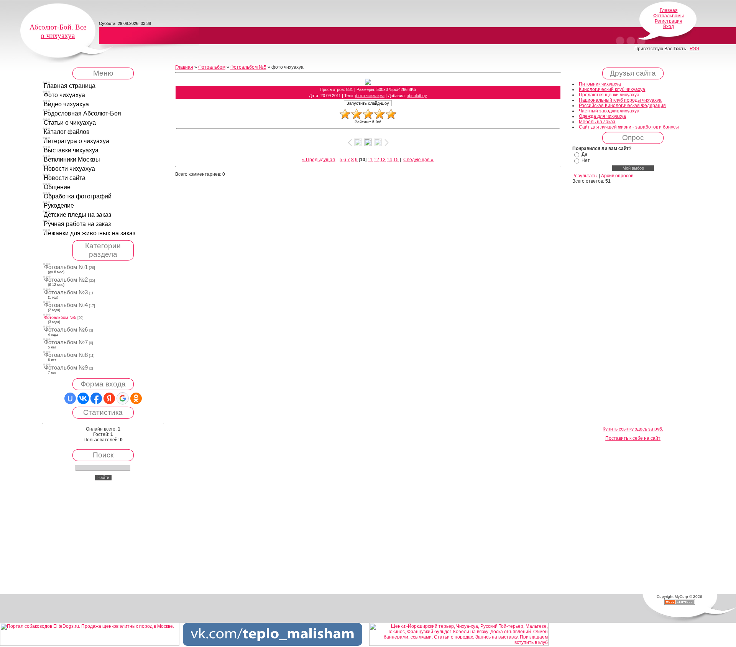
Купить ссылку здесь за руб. (633, 429)
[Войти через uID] (70, 398)
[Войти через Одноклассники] (136, 398)
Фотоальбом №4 (66, 305)
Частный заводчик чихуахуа (609, 111)
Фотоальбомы (668, 15)
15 (396, 159)
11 (370, 159)
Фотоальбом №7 (66, 342)
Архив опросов (617, 175)
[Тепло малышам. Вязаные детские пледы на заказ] (272, 644)
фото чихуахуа (369, 95)
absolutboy (417, 95)
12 (376, 159)
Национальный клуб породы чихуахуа (620, 100)
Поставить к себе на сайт (632, 438)
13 (383, 159)
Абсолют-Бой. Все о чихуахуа (58, 31)
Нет (586, 160)
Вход (668, 26)
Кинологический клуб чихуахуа (612, 89)
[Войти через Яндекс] (109, 398)
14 (389, 159)
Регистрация (668, 21)
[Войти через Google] (123, 398)
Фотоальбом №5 (60, 317)
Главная (669, 10)
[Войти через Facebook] (96, 398)
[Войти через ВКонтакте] (83, 398)
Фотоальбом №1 (66, 267)
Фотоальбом (211, 67)
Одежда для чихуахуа (602, 116)
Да (584, 154)
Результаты (585, 175)
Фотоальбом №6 (66, 330)
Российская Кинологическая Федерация (622, 105)
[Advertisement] (633, 305)
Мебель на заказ (597, 121)
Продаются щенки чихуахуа (609, 94)
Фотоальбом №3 (66, 292)
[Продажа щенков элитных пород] (89, 644)
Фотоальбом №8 (66, 355)
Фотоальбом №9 (66, 368)
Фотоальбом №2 (66, 280)
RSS (694, 48)
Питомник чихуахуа (600, 84)
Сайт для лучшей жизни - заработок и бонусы (629, 127)
